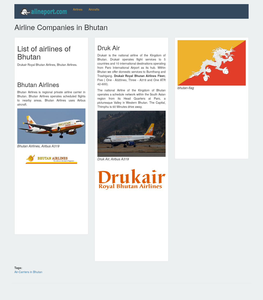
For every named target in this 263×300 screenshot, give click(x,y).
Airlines (77, 9)
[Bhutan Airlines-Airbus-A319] (51, 126)
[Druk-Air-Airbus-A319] (131, 134)
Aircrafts (94, 9)
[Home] (43, 11)
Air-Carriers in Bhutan (28, 272)
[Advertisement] (51, 197)
